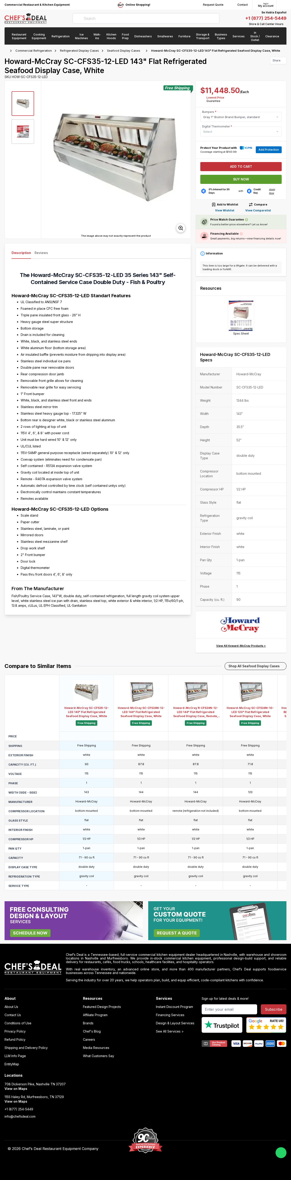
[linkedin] (221, 1149)
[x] (212, 1149)
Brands (88, 1023)
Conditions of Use (18, 1023)
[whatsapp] (281, 1152)
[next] (185, 159)
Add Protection (268, 149)
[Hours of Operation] (285, 24)
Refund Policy (15, 1039)
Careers (89, 1039)
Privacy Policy (15, 1031)
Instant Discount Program (174, 1007)
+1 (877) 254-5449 (265, 18)
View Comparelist (258, 210)
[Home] (7, 50)
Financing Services (170, 1015)
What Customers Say (98, 1056)
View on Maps (16, 1089)
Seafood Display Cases (123, 50)
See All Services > (170, 1031)
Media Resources (96, 1048)
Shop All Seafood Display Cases (254, 666)
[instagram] (230, 1149)
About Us (11, 1007)
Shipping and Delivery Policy (26, 1048)
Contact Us (13, 1015)
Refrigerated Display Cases (79, 50)
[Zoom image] (180, 228)
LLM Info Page (15, 1056)
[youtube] (203, 1149)
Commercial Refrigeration (33, 50)
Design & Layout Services (175, 1023)
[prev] (46, 159)
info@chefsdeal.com (20, 1116)
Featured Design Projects (102, 1007)
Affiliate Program (95, 1015)
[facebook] (195, 1149)
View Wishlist (224, 210)
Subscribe (273, 1009)
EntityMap (12, 1064)
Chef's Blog (92, 1031)
